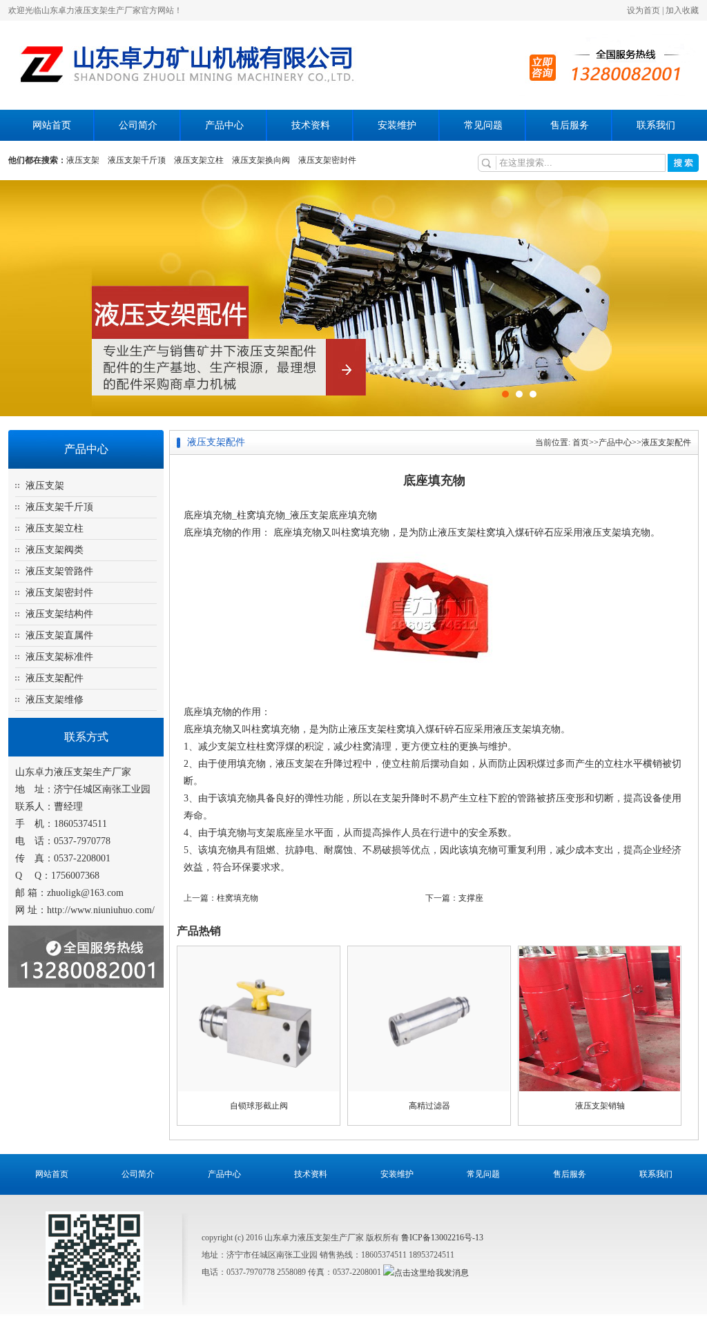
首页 (580, 442)
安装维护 (397, 125)
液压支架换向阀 (261, 160)
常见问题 (483, 125)
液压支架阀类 (55, 550)
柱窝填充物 (237, 898)
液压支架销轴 (600, 1106)
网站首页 (51, 125)
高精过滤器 (429, 1106)
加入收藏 (682, 10)
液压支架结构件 (59, 614)
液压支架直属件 (59, 635)
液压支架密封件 (327, 160)
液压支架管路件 (59, 571)
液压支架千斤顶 (137, 160)
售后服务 (569, 125)
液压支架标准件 (59, 657)
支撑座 (470, 898)
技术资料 (310, 125)
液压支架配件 (55, 678)
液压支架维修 (55, 699)
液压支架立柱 (199, 160)
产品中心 (224, 125)
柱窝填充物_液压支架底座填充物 (307, 515)
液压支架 (82, 160)
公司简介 (138, 125)
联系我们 (656, 125)
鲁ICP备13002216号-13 (442, 1237)
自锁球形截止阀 (259, 1106)
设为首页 (643, 10)
